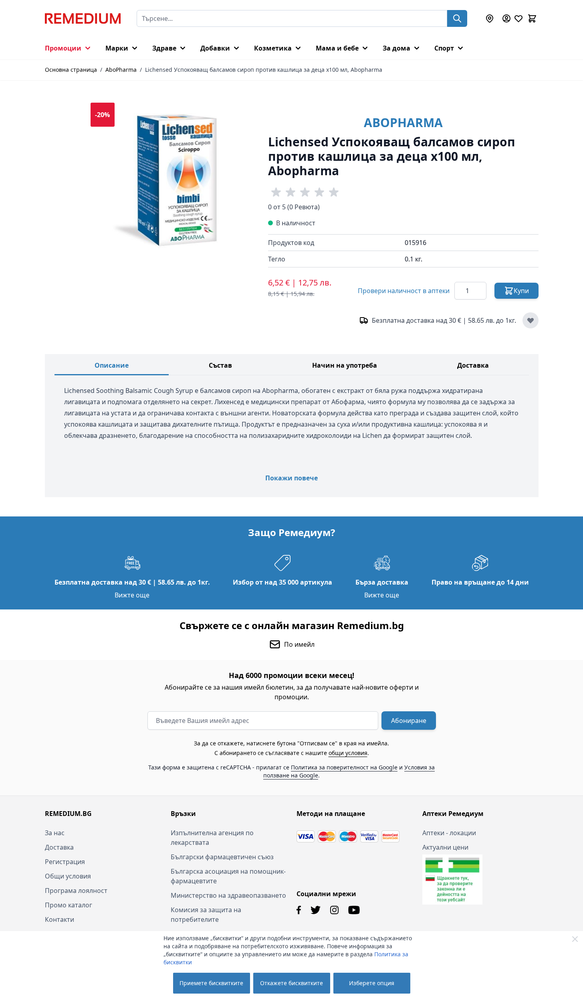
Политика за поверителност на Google (344, 767)
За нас (55, 832)
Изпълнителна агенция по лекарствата (212, 837)
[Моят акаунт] (506, 18)
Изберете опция (371, 983)
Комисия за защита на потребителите (206, 914)
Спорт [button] (444, 48)
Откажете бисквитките (291, 983)
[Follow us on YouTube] (354, 910)
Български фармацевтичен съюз (222, 856)
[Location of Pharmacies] (489, 18)
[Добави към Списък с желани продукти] (530, 320)
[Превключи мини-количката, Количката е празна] (532, 18)
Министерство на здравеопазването (228, 895)
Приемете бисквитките (211, 983)
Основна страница (71, 69)
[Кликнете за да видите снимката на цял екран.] (171, 183)
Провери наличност (404, 290)
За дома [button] (396, 48)
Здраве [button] (164, 48)
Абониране (408, 720)
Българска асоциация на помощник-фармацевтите (228, 876)
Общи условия (68, 876)
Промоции (63, 48)
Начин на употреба (344, 365)
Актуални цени (445, 847)
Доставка (473, 365)
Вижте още (132, 595)
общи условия (348, 753)
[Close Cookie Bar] (575, 939)
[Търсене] (457, 18)
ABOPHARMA (403, 122)
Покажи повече (291, 478)
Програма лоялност (76, 890)
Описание (112, 365)
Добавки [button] (215, 48)
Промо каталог (68, 905)
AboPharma (121, 69)
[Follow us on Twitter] (316, 910)
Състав (220, 365)
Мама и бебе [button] (337, 48)
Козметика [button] (273, 48)
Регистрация (65, 861)
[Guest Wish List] (518, 18)
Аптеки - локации (449, 832)
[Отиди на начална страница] (83, 18)
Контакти (59, 919)
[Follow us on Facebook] (299, 910)
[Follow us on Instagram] (334, 910)
